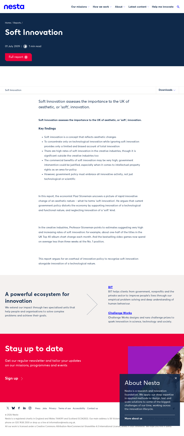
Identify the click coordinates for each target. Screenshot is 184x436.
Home (8, 23)
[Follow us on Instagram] (29, 408)
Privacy (52, 408)
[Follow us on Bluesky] (13, 408)
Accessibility (79, 408)
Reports (17, 23)
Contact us (92, 408)
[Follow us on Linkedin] (24, 408)
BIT (110, 287)
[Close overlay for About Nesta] (177, 377)
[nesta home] (14, 6)
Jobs (44, 408)
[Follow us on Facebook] (18, 408)
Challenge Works (120, 313)
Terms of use (64, 408)
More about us (133, 418)
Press (37, 408)
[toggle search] (178, 7)
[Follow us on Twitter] (7, 408)
